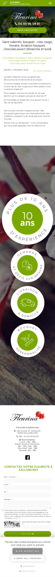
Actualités (20, 58)
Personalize (28, 566)
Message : (8, 499)
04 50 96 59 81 (31, 436)
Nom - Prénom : (11, 477)
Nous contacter (27, 30)
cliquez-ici (17, 518)
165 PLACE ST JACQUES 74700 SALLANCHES (28, 432)
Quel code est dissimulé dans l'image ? (36, 523)
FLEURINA (20, 3)
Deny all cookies (28, 558)
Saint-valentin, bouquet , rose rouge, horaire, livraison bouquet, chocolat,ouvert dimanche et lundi (30, 61)
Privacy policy (28, 571)
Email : (7, 484)
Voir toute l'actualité (42, 71)
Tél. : (6, 492)
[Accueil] (5, 3)
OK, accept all (28, 551)
